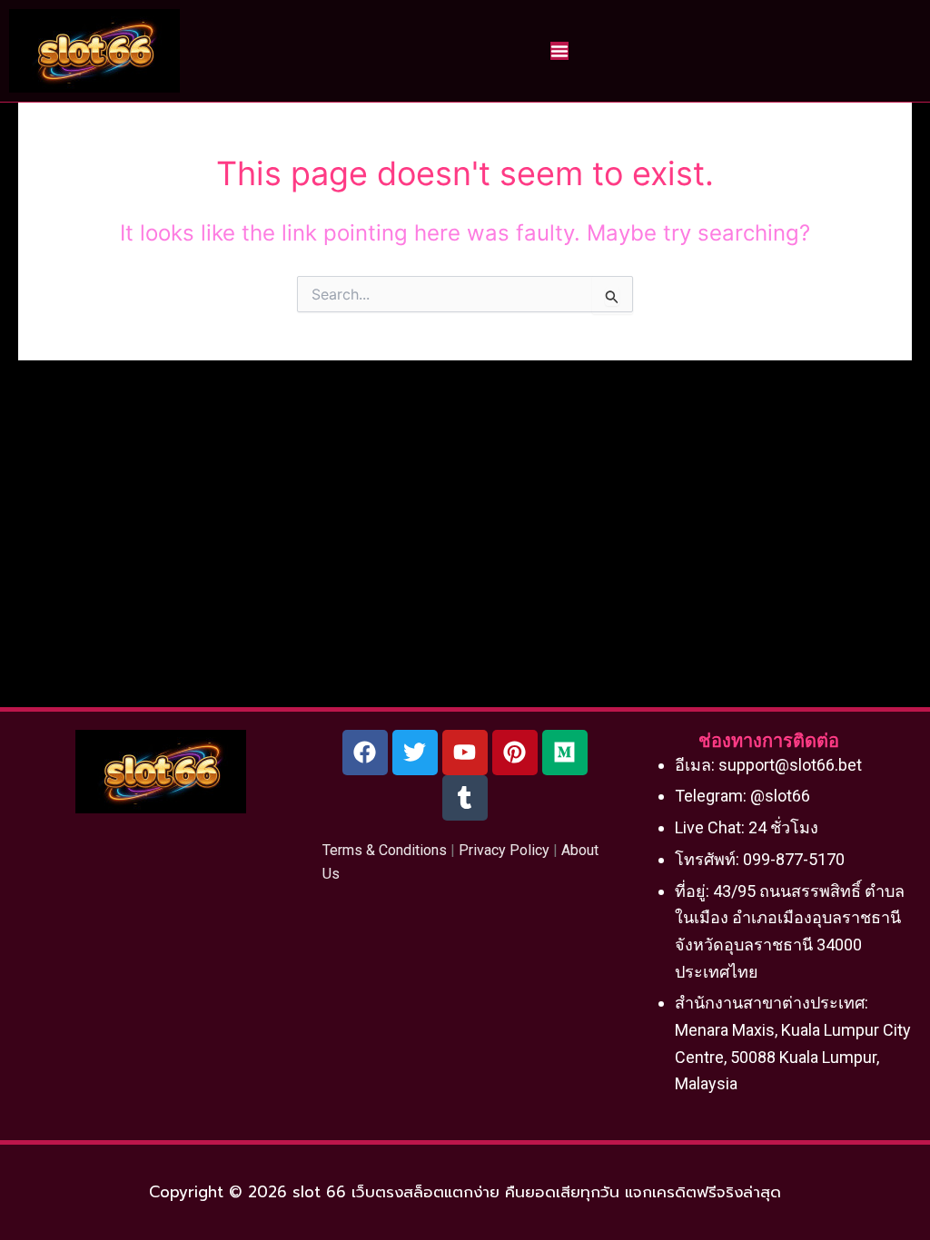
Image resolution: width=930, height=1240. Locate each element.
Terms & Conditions (384, 850)
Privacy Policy (504, 850)
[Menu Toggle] (559, 51)
